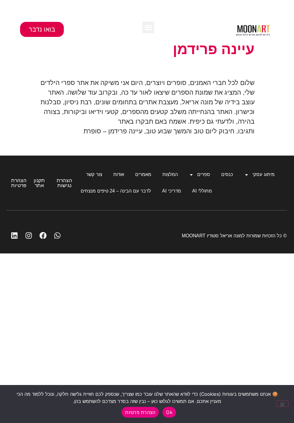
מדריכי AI (171, 191)
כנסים (227, 174)
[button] (148, 27)
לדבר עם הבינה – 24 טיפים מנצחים (116, 191)
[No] (282, 403)
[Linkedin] (14, 235)
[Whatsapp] (57, 235)
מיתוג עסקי (263, 174)
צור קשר (94, 174)
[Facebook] (43, 235)
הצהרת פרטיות (140, 412)
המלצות (170, 174)
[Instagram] (29, 235)
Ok (169, 412)
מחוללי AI (202, 191)
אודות (118, 174)
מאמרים (143, 174)
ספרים (203, 174)
